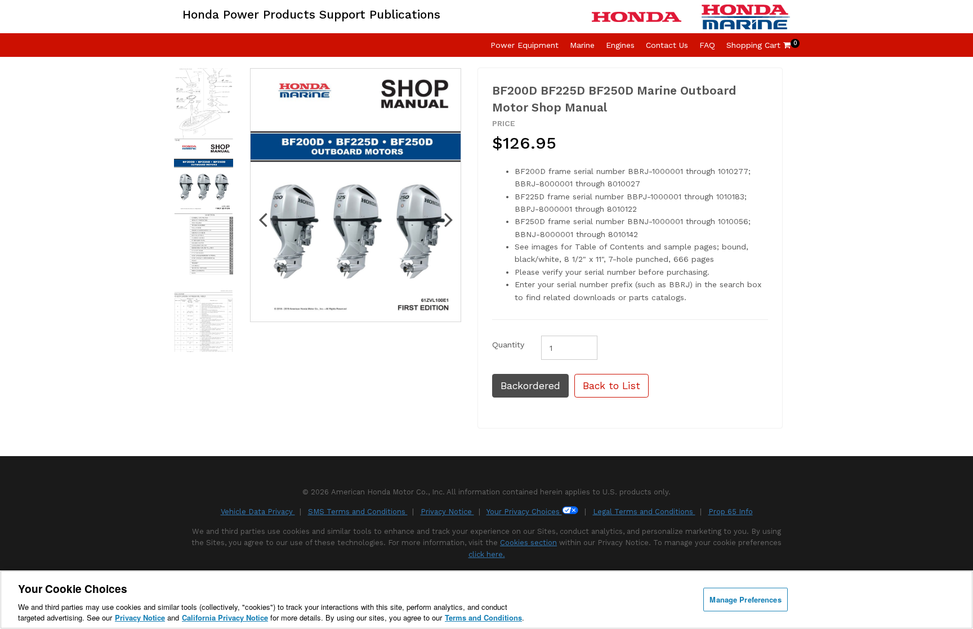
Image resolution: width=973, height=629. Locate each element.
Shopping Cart (758, 45)
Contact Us (667, 45)
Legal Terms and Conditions (644, 511)
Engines (620, 45)
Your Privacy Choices (524, 511)
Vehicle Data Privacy (258, 511)
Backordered (530, 385)
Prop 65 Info (730, 511)
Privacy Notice (447, 511)
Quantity (508, 344)
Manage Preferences (745, 599)
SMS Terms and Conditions (358, 511)
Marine (582, 45)
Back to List (611, 385)
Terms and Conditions (483, 617)
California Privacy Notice (225, 617)
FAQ (707, 45)
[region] (486, 599)
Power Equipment (524, 45)
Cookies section (528, 542)
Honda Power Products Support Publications (311, 14)
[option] (203, 176)
